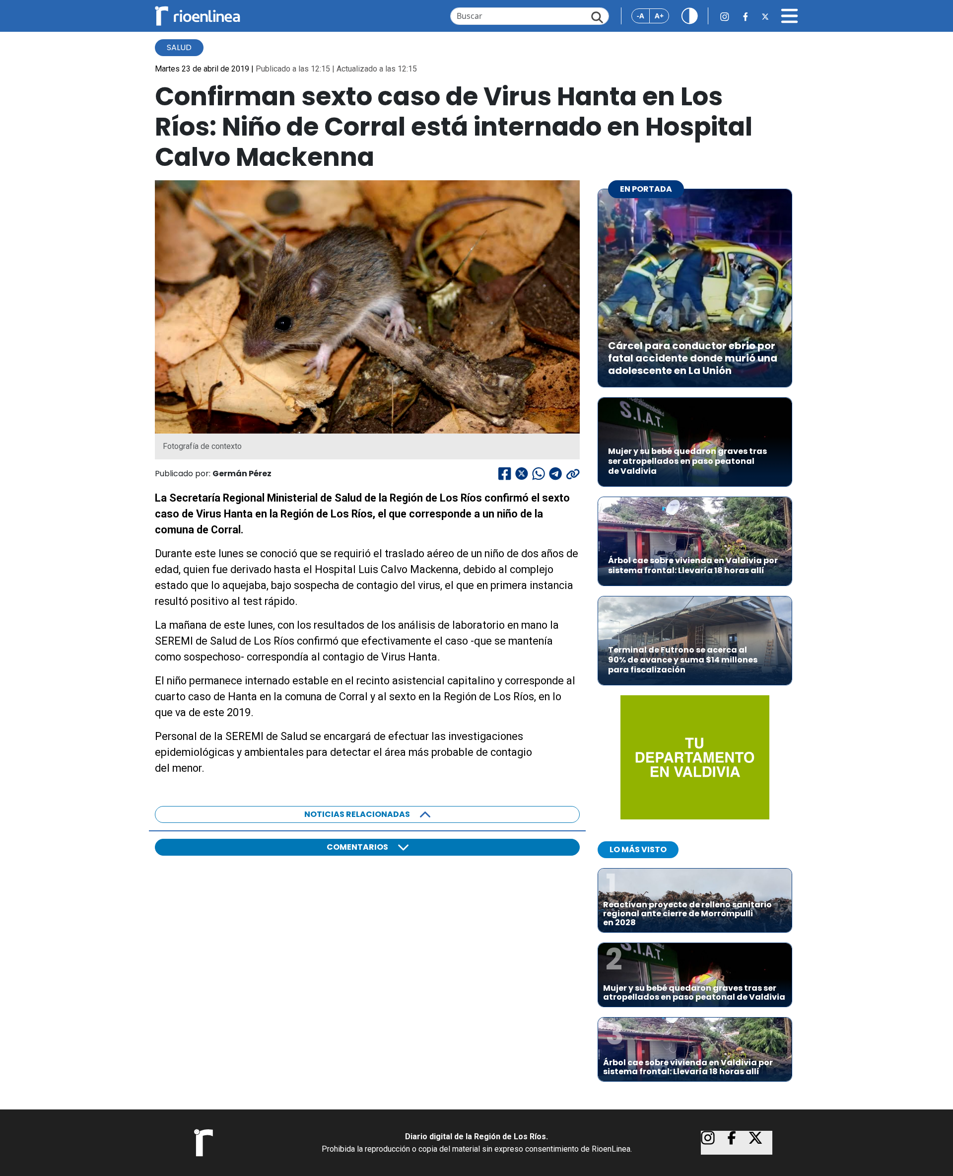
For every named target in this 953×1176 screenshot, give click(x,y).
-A (640, 15)
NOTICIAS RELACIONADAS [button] (357, 814)
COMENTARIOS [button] (357, 847)
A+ (659, 15)
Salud (179, 47)
